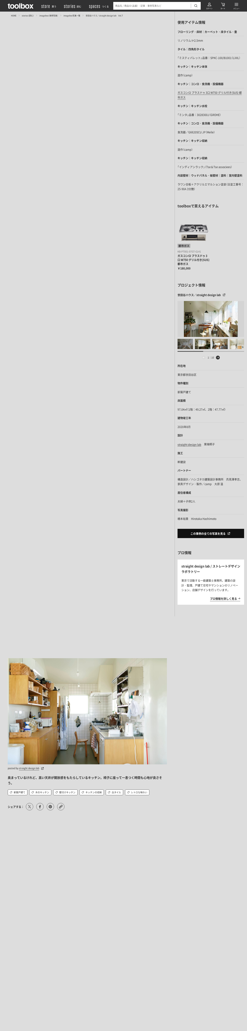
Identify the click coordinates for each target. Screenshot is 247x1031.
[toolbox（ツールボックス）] (21, 6)
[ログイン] (209, 6)
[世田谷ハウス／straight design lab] (211, 319)
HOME (13, 15)
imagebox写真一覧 (71, 15)
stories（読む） (28, 15)
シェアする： (16, 807)
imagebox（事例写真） (48, 15)
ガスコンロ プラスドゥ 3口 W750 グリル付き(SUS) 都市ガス (193, 260)
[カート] (223, 6)
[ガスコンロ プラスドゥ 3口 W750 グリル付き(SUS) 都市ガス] (194, 233)
